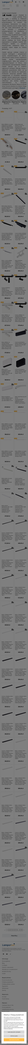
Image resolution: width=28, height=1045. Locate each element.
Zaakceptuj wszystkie (14, 1039)
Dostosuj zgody (14, 1035)
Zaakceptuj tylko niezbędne (14, 1032)
